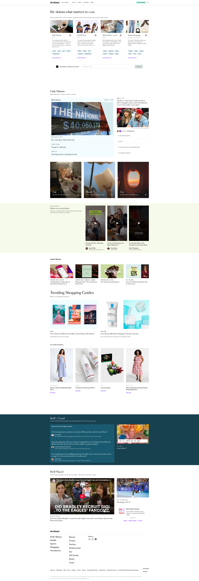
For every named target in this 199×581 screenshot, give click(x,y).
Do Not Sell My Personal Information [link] (128, 570)
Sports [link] (80, 2)
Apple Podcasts (132, 520)
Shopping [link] (86, 2)
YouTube (140, 520)
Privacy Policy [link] (75, 578)
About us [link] (52, 570)
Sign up (139, 66)
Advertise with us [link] (112, 570)
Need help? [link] (146, 568)
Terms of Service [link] (83, 578)
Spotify (125, 520)
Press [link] (68, 570)
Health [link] (74, 2)
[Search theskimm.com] (148, 2)
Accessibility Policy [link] (92, 570)
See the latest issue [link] (56, 57)
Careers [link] (73, 570)
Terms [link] (79, 570)
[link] (55, 2)
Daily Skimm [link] (65, 2)
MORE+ (92, 2)
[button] (61, 40)
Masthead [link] (59, 570)
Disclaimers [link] (102, 570)
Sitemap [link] (145, 571)
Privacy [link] (84, 570)
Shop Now (52, 392)
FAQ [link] (64, 570)
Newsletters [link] (55, 551)
